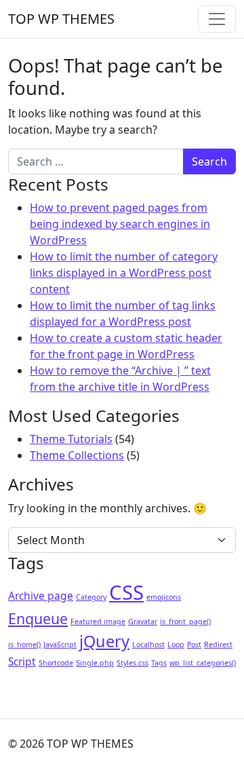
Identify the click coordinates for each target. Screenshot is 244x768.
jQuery (104, 641)
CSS (126, 592)
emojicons (163, 597)
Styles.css (132, 663)
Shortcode (56, 663)
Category (91, 597)
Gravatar (142, 621)
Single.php (95, 663)
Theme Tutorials (71, 438)
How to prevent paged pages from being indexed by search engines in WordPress (120, 224)
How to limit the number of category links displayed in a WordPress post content (124, 272)
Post (194, 644)
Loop (175, 644)
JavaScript (60, 644)
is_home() (24, 644)
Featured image (97, 621)
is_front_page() (185, 621)
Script (22, 661)
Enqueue (38, 618)
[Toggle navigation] (217, 19)
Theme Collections (77, 455)
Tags (159, 663)
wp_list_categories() (202, 663)
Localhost (148, 644)
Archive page (40, 595)
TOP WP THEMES (61, 18)
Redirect (218, 644)
